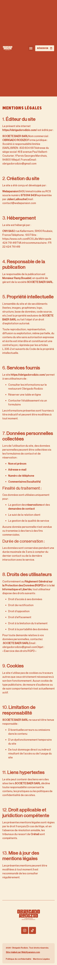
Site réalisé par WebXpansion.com (23, 952)
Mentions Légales (41, 959)
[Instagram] (24, 930)
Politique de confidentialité (18, 959)
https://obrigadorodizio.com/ (19, 130)
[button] (30, 48)
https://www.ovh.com (14, 238)
